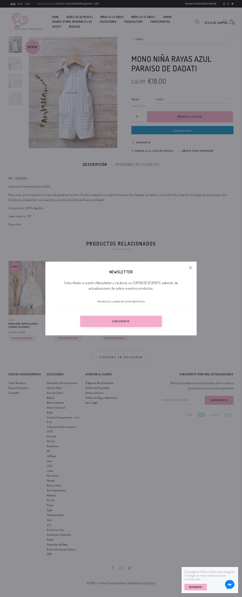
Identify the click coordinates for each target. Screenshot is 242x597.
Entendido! (195, 587)
